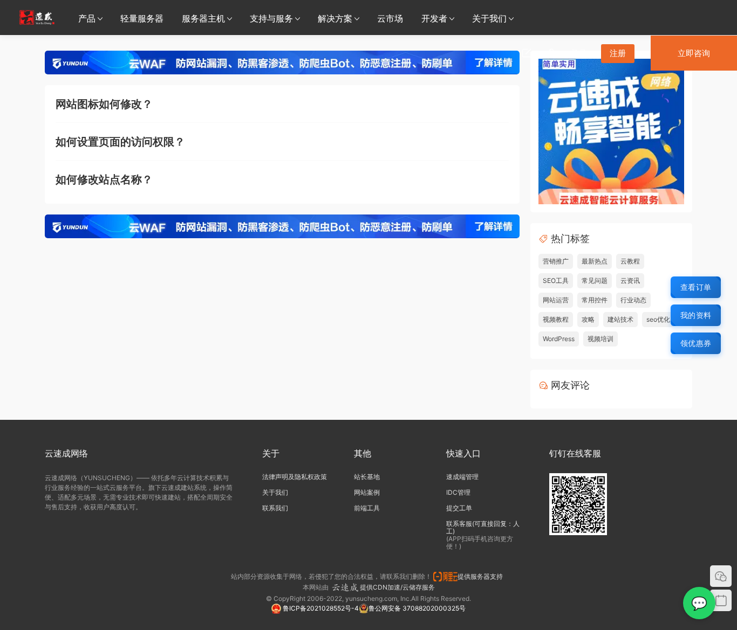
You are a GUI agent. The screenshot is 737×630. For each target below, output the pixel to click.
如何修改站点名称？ (104, 179)
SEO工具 (556, 280)
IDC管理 (458, 492)
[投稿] (526, 52)
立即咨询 (694, 53)
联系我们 (275, 508)
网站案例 (367, 492)
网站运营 (556, 300)
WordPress (559, 339)
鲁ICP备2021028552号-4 (320, 608)
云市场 (390, 18)
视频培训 (600, 339)
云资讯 (630, 280)
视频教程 (556, 319)
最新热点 (595, 261)
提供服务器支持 (482, 576)
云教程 (630, 261)
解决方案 (335, 18)
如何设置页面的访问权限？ (120, 141)
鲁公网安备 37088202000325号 (417, 608)
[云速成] (37, 17)
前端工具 (367, 508)
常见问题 (595, 280)
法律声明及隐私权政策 (294, 477)
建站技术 (620, 319)
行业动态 (633, 300)
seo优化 (658, 319)
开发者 (434, 18)
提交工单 (459, 508)
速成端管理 (462, 477)
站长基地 (367, 477)
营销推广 (556, 261)
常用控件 (595, 300)
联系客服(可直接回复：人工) (483, 527)
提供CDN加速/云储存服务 (397, 587)
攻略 (588, 319)
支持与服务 (271, 18)
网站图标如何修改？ (104, 104)
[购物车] (551, 52)
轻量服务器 (141, 18)
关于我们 (489, 18)
